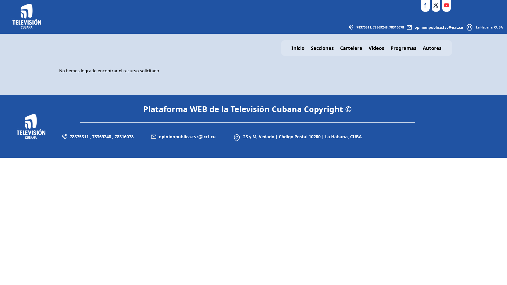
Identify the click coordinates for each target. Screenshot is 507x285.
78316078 (396, 27)
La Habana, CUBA (489, 27)
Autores (432, 48)
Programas (403, 48)
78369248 (380, 27)
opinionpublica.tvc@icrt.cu (439, 27)
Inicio (298, 48)
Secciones (322, 48)
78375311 (363, 27)
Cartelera (351, 48)
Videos (376, 48)
